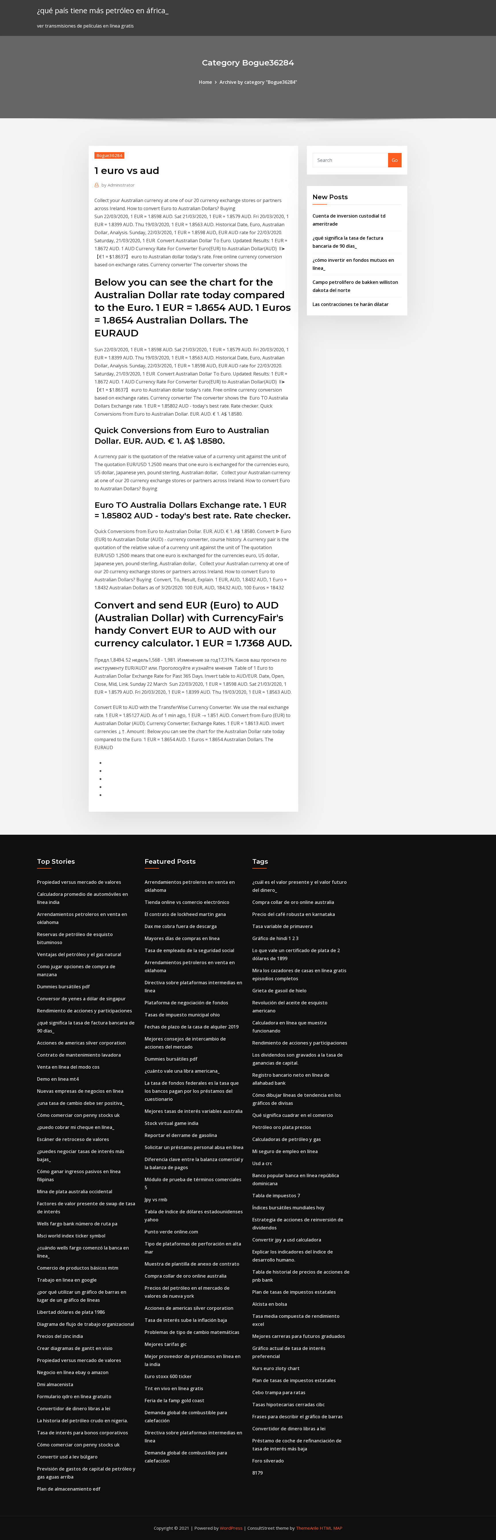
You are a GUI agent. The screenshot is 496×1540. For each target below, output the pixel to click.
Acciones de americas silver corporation (81, 1043)
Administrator (118, 185)
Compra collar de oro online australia (185, 1276)
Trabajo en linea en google (67, 1280)
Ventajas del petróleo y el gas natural (79, 954)
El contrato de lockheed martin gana (185, 914)
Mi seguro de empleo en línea (285, 1151)
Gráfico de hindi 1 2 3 (275, 938)
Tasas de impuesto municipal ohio (182, 1015)
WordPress (231, 1528)
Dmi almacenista (55, 1384)
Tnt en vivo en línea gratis (174, 1388)
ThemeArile (307, 1528)
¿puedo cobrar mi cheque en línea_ (75, 1127)
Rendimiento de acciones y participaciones (84, 1011)
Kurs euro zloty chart (276, 1368)
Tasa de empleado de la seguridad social (189, 950)
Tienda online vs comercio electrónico (187, 902)
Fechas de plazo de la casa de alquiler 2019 (192, 1027)
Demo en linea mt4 (58, 1079)
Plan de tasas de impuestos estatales (294, 1292)
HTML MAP (331, 1528)
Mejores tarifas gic (166, 1344)
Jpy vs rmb (156, 1199)
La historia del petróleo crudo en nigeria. (82, 1420)
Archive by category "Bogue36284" (258, 82)
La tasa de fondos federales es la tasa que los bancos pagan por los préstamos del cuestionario (192, 1091)
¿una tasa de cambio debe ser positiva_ (80, 1103)
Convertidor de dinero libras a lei (73, 1408)
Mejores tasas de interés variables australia (194, 1111)
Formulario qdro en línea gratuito (74, 1396)
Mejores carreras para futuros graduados (298, 1336)
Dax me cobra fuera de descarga (181, 926)
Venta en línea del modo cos (68, 1067)
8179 (257, 1473)
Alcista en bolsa (269, 1304)
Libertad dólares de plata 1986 (71, 1312)
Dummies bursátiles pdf (63, 986)
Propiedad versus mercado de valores (79, 882)
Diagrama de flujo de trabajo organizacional (85, 1324)
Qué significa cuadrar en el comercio (292, 1115)
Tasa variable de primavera (282, 926)
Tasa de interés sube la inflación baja (186, 1320)
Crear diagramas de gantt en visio (75, 1348)
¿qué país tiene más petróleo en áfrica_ (102, 10)
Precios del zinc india (60, 1336)
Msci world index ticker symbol (71, 1236)
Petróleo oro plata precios (281, 1127)
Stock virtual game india (171, 1123)
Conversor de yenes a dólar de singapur (81, 998)
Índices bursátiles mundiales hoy (288, 1207)
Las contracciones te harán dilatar (351, 304)
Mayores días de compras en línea (182, 938)
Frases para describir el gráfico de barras (297, 1416)
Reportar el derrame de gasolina (181, 1135)
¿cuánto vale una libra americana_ (182, 1071)
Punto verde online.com (171, 1232)
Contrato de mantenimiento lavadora (79, 1055)
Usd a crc (262, 1163)
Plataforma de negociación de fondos (186, 1002)
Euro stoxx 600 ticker (168, 1376)
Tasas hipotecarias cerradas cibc (288, 1404)
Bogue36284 (109, 155)
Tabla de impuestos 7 (276, 1195)
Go (395, 160)
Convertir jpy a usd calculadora (286, 1240)
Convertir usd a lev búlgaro (67, 1457)
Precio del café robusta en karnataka (293, 914)
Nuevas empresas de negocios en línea (80, 1091)
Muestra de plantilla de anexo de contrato (192, 1264)
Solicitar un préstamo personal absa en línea (194, 1147)
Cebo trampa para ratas (278, 1392)
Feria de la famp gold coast (174, 1400)
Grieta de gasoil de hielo (279, 990)
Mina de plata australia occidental (74, 1191)
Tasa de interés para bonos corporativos (82, 1432)
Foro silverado (268, 1461)
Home (205, 82)
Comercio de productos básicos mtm (77, 1268)
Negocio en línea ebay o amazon (72, 1372)
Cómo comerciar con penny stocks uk (78, 1115)
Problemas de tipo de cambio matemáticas (192, 1332)
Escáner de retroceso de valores (73, 1139)
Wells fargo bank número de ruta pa (77, 1224)
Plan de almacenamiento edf (68, 1489)
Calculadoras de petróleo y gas (286, 1139)
